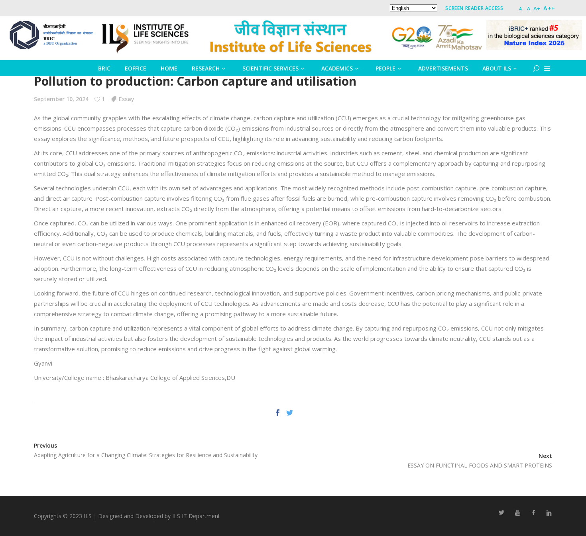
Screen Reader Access (474, 8)
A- (521, 9)
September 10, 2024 (61, 99)
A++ (549, 8)
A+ (537, 8)
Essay (126, 99)
